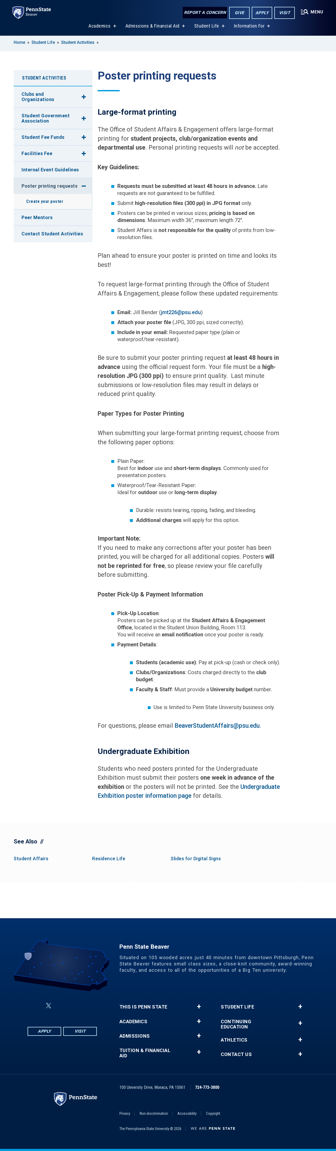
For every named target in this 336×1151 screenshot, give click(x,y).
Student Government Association (46, 118)
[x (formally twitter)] (48, 1005)
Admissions (134, 1036)
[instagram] (88, 1005)
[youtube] (74, 1005)
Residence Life (108, 858)
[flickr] (61, 1005)
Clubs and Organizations (38, 96)
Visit (284, 12)
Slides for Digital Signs (196, 858)
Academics (99, 26)
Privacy (124, 1113)
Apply (262, 12)
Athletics (234, 1040)
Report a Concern (205, 12)
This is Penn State (143, 1007)
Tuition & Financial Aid (145, 1053)
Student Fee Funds (43, 137)
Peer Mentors (37, 217)
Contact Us (236, 1054)
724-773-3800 (207, 1087)
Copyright (213, 1113)
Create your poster (44, 201)
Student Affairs (31, 858)
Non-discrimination (154, 1113)
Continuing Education (236, 1024)
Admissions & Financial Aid (152, 26)
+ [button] (199, 1006)
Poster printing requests (49, 186)
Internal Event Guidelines (50, 169)
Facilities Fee (37, 153)
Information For (249, 26)
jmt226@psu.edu (181, 312)
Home (19, 42)
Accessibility (187, 1113)
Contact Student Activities (52, 233)
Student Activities (78, 42)
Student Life (206, 26)
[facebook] (36, 1005)
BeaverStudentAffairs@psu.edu (217, 725)
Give (239, 12)
